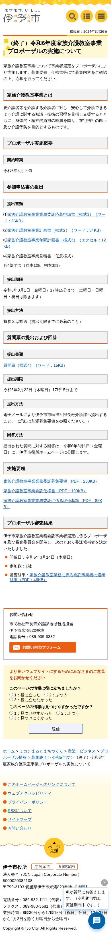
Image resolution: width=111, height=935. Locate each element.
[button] (101, 16)
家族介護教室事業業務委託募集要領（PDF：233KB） (51, 481)
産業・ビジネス (82, 751)
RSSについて (20, 810)
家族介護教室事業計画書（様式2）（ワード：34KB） (55, 230)
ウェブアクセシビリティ (30, 793)
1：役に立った (27, 695)
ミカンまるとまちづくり (41, 751)
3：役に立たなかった (33, 700)
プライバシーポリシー (28, 802)
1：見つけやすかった (33, 713)
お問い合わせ (20, 828)
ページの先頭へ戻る (54, 848)
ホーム (9, 751)
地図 (81, 887)
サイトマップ (20, 819)
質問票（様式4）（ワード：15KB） (35, 365)
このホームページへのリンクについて (41, 784)
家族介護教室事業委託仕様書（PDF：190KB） (45, 491)
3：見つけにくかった (33, 718)
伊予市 (21, 16)
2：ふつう (58, 695)
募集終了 (39, 757)
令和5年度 (61, 757)
